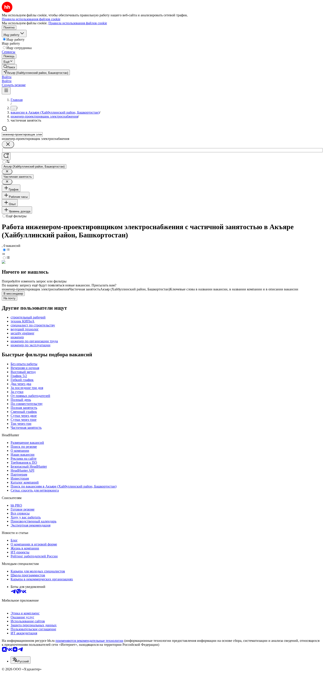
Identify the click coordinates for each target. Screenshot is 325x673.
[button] (6, 77)
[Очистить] (8, 144)
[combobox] (22, 134)
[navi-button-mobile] (6, 90)
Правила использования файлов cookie (77, 23)
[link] (9, 67)
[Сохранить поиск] (6, 156)
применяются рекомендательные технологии (89, 640)
